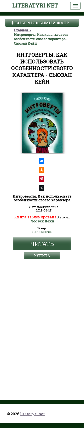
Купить (42, 255)
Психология (42, 232)
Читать (42, 244)
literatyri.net (35, 5)
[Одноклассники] (41, 170)
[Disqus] (42, 330)
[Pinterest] (41, 179)
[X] (41, 188)
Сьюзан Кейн (42, 221)
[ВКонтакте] (41, 161)
